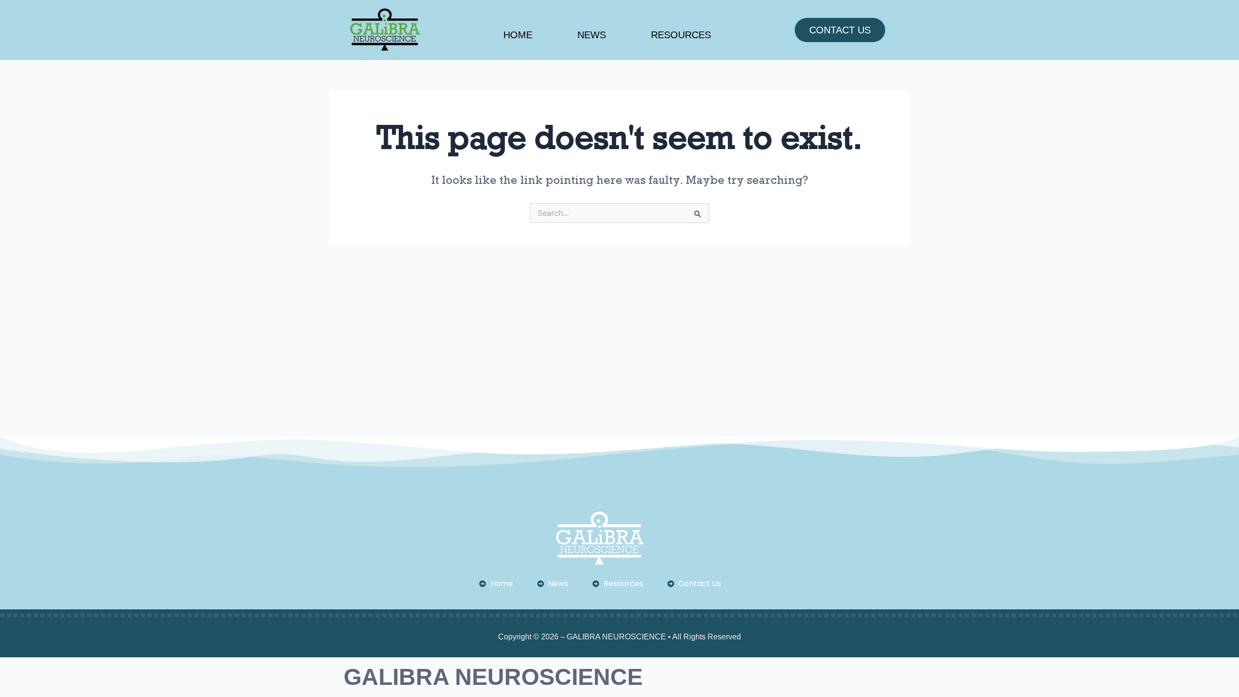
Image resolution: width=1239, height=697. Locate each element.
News (591, 35)
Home (517, 35)
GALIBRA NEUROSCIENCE (493, 677)
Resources (681, 35)
